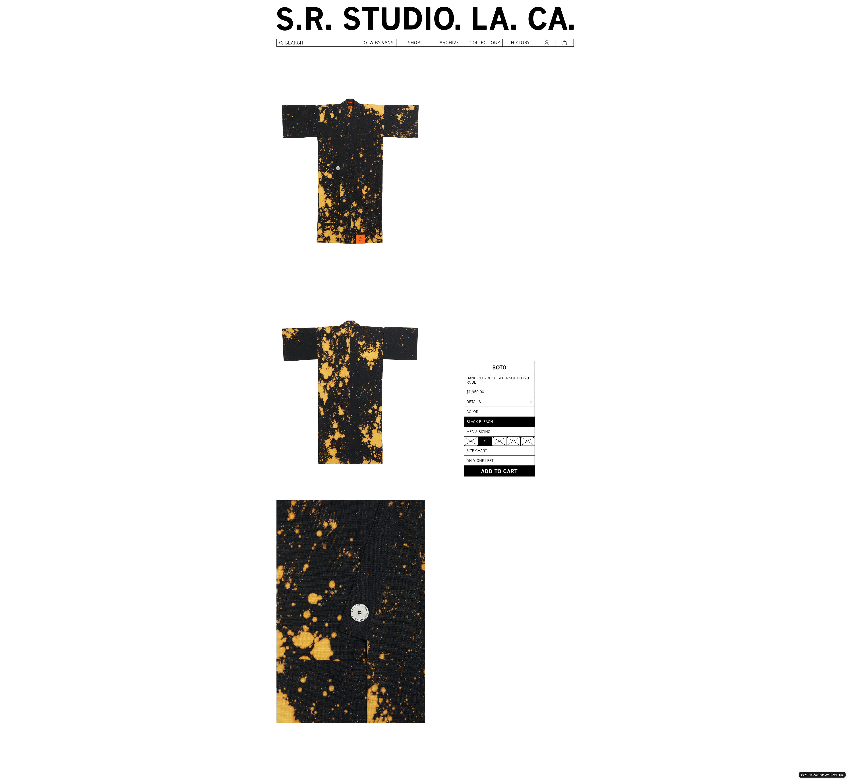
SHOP (414, 42)
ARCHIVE (449, 42)
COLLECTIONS (484, 42)
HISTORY (520, 42)
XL (527, 441)
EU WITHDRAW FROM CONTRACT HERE (822, 774)
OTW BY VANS (379, 42)
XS (471, 441)
